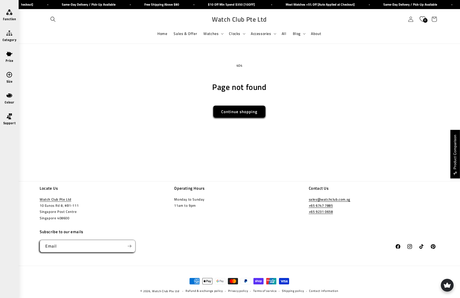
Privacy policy (238, 291)
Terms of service (265, 291)
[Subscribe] (129, 246)
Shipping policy (293, 291)
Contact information (323, 291)
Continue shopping (239, 112)
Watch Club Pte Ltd (55, 199)
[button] (53, 19)
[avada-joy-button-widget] (447, 285)
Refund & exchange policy (204, 291)
